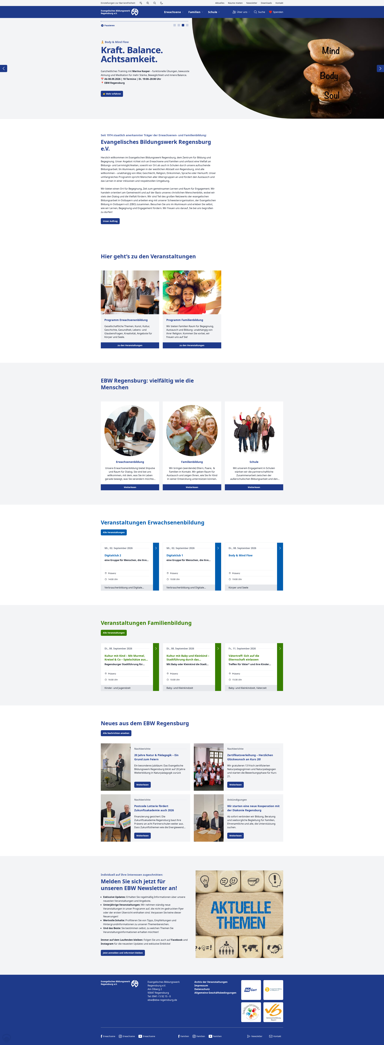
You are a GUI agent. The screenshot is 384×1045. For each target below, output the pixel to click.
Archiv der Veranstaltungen (211, 982)
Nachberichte (142, 748)
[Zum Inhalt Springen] (141, 3)
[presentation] (174, 25)
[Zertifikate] (262, 1001)
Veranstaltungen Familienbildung (146, 622)
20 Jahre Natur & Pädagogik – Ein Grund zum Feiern (156, 757)
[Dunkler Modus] (162, 3)
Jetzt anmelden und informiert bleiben (123, 952)
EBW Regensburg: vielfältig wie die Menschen (147, 384)
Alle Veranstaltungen (114, 532)
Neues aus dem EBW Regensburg (145, 723)
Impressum (201, 985)
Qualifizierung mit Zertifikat (139, 54)
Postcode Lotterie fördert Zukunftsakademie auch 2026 (154, 808)
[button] (6, 1038)
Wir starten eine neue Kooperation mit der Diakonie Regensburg (253, 808)
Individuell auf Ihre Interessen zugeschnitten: (132, 874)
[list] (215, 987)
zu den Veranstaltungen (130, 345)
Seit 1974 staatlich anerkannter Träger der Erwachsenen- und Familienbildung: (154, 135)
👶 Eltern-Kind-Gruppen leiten (121, 42)
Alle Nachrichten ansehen (116, 733)
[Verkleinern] (155, 3)
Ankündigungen (237, 799)
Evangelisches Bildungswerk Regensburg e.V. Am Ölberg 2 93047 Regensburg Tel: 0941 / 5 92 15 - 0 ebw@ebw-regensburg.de (164, 991)
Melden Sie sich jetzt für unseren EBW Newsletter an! (139, 884)
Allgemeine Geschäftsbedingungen (215, 992)
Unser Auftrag (110, 221)
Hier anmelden (110, 93)
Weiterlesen (130, 487)
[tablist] (180, 25)
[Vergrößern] (148, 3)
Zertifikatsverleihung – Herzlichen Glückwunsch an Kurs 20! (250, 757)
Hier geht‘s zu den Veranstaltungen (148, 256)
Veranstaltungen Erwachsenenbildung (152, 522)
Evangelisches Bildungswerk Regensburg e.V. (156, 145)
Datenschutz (202, 989)
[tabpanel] (192, 68)
